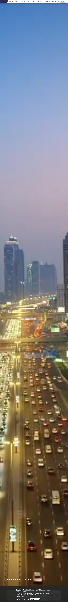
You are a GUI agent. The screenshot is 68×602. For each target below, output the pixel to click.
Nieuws (33, 1)
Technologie (11, 1)
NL (55, 1)
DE (52, 1)
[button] (25, 599)
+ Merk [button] (28, 1)
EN (51, 1)
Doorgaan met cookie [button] (34, 599)
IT (54, 1)
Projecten (16, 1)
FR (53, 1)
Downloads (40, 1)
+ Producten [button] (23, 1)
